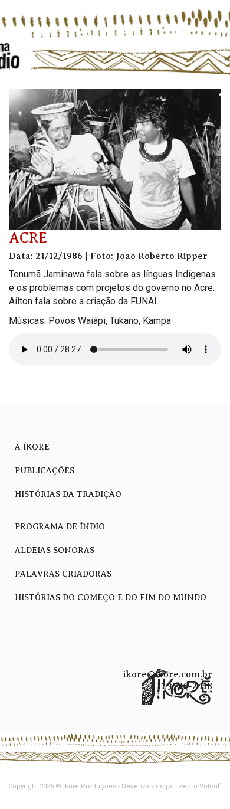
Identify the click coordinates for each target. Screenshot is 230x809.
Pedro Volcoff (200, 786)
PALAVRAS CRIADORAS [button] (63, 573)
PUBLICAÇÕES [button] (44, 470)
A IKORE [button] (32, 447)
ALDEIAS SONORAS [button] (54, 550)
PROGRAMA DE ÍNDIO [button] (60, 526)
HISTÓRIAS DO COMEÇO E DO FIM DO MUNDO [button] (110, 597)
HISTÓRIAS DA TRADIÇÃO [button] (68, 494)
